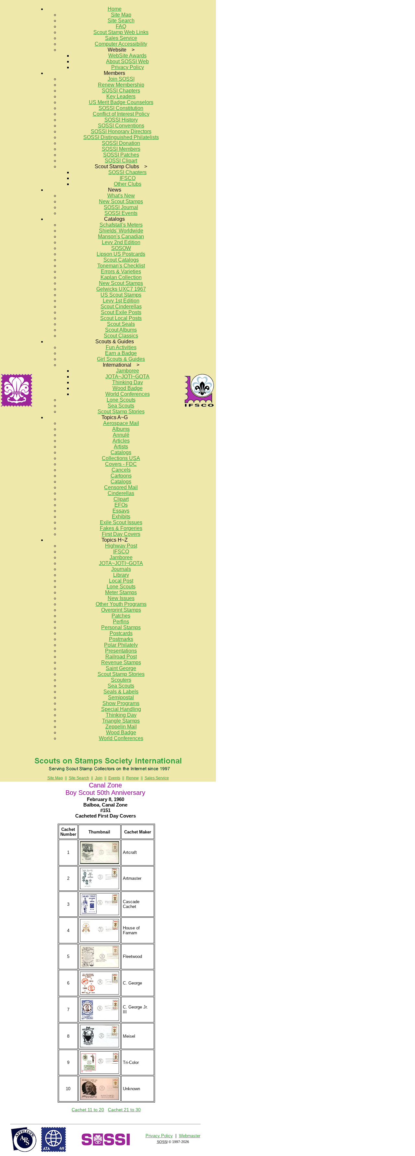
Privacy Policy (127, 67)
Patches (121, 616)
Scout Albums (121, 330)
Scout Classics (121, 335)
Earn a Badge (121, 353)
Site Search (121, 20)
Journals (121, 569)
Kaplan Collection (121, 277)
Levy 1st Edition (121, 300)
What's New (121, 195)
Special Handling (121, 709)
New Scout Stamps (121, 201)
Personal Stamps (121, 627)
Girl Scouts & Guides (121, 359)
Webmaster (189, 1135)
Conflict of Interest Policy (121, 114)
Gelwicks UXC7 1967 (121, 289)
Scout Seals (121, 324)
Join (98, 778)
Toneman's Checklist (121, 265)
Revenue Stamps (121, 662)
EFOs (121, 505)
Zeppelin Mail (121, 726)
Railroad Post (121, 656)
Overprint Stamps (121, 610)
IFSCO (128, 178)
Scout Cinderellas (121, 306)
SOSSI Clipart (121, 160)
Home (115, 9)
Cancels (121, 470)
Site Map (121, 15)
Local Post (121, 581)
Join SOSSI (121, 79)
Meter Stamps (121, 592)
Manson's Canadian (121, 236)
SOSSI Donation (121, 143)
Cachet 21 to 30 (124, 1109)
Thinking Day (127, 382)
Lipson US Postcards (121, 254)
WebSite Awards (127, 55)
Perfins (121, 621)
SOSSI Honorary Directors (121, 131)
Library (121, 575)
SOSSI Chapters (121, 90)
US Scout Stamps (121, 295)
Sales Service (121, 38)
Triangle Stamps (121, 721)
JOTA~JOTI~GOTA (127, 376)
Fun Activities (121, 347)
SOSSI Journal (121, 207)
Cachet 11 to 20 (88, 1109)
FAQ (121, 26)
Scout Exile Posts (121, 312)
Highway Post (121, 546)
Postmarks (121, 639)
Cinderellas (121, 493)
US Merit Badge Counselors (121, 102)
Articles (121, 440)
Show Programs (120, 703)
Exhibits (121, 516)
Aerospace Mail (121, 423)
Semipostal (121, 697)
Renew (132, 778)
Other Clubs (127, 184)
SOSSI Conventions (121, 125)
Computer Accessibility (121, 44)
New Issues (121, 598)
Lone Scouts (121, 400)
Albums (121, 429)
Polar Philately (121, 645)
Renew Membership (121, 85)
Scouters (121, 680)
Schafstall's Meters (121, 225)
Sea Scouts (121, 405)
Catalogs (121, 452)
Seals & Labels (120, 691)
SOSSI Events (120, 213)
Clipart (121, 499)
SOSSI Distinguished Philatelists (121, 137)
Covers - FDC (121, 464)
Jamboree (127, 370)
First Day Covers (121, 534)
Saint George (121, 668)
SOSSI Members (121, 149)
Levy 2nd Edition (121, 242)
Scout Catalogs (121, 260)
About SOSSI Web (127, 61)
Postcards (121, 633)
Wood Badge (128, 388)
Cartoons (121, 475)
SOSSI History (121, 120)
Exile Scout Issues (121, 522)
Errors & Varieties (121, 271)
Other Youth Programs (121, 604)
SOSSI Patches (121, 155)
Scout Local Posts (121, 318)
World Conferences (127, 394)
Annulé (121, 435)
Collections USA (121, 458)
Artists (121, 446)
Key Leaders (121, 96)
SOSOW (121, 248)
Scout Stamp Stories (121, 411)
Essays (121, 510)
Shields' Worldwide (121, 230)
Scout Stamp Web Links (120, 32)
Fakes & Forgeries (121, 528)
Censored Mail (121, 487)
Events (114, 778)
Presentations (121, 651)
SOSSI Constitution (121, 108)
